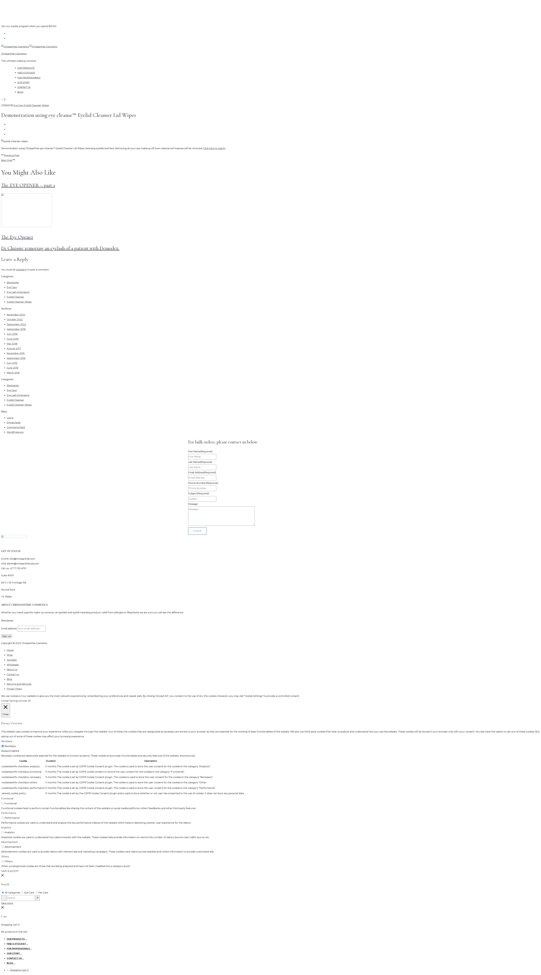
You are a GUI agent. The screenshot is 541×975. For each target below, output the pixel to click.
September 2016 (16, 358)
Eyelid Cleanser (15, 297)
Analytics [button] (6, 827)
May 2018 (12, 343)
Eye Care (19, 105)
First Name (200, 451)
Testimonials (14, 33)
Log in (10, 418)
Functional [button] (7, 798)
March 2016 (13, 372)
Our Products (26, 68)
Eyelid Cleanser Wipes (36, 105)
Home (10, 650)
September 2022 (16, 324)
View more (7, 903)
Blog (20, 92)
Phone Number (203, 483)
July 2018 (12, 334)
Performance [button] (8, 813)
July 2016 (12, 363)
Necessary (10, 746)
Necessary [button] (7, 741)
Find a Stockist (26, 73)
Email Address (202, 472)
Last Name (200, 462)
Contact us (24, 87)
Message (193, 504)
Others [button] (5, 856)
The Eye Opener (17, 237)
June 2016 (12, 368)
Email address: (9, 628)
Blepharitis (13, 282)
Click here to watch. (214, 148)
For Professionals (28, 77)
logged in (21, 269)
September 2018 (16, 329)
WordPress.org (15, 432)
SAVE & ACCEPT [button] (10, 871)
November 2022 (16, 314)
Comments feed (16, 427)
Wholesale (13, 38)
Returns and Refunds (19, 684)
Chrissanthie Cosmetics (14, 53)
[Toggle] (26, 939)
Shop (10, 655)
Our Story (23, 82)
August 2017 (14, 348)
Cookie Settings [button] (10, 700)
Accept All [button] (25, 700)
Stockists (12, 660)
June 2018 (12, 339)
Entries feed (13, 422)
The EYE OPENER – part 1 (28, 185)
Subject (198, 493)
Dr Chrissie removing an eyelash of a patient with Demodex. (60, 248)
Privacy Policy (14, 689)
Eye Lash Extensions (18, 292)
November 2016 (16, 353)
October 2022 (15, 319)
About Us (12, 669)
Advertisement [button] (9, 842)
